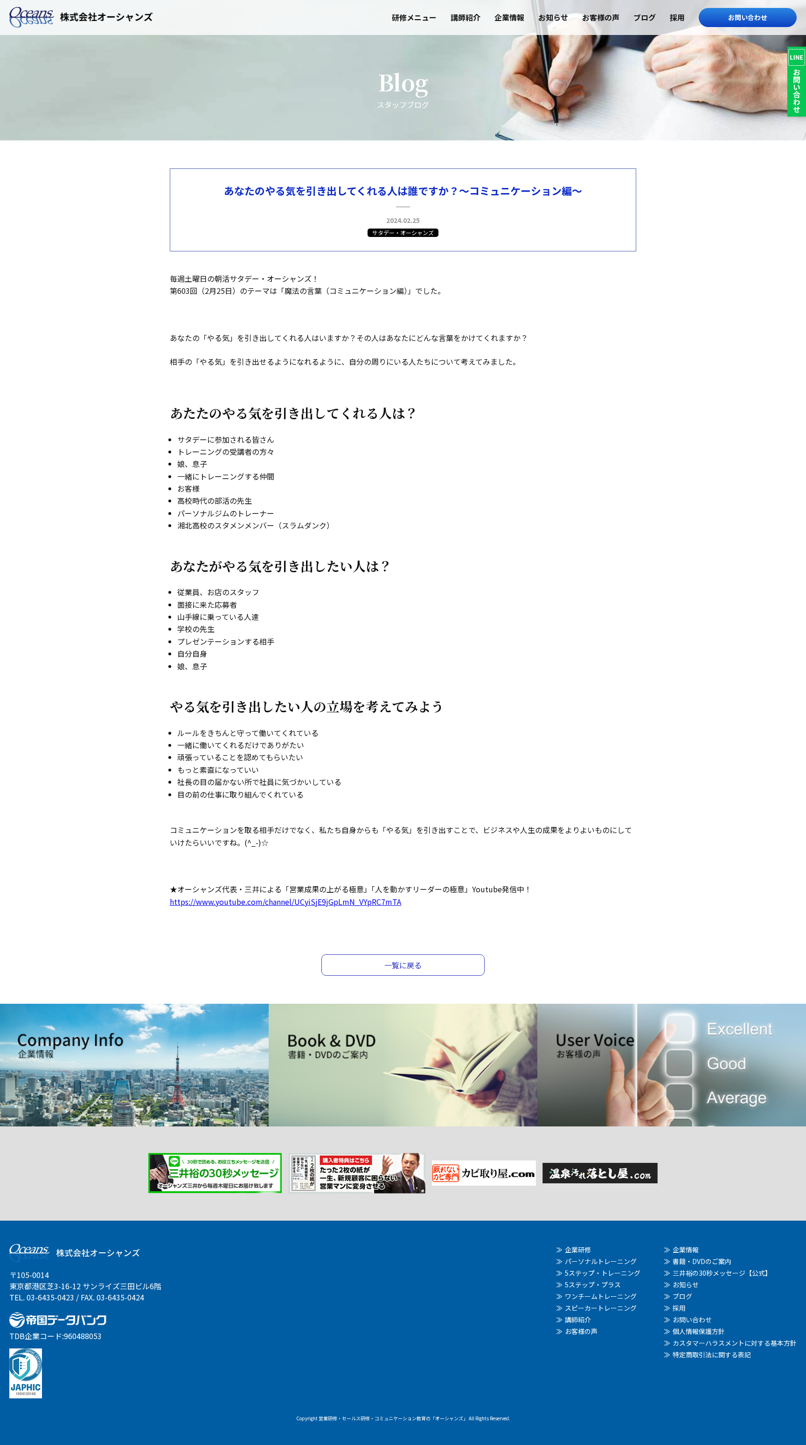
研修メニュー (414, 17)
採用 (677, 17)
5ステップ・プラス (593, 1284)
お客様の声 (600, 17)
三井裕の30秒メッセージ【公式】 (722, 1273)
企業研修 (578, 1249)
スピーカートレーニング (601, 1308)
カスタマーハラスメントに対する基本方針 (735, 1343)
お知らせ (553, 17)
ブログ (644, 17)
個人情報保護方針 (699, 1331)
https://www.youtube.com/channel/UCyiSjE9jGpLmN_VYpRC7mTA (285, 901)
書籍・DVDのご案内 (702, 1261)
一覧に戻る (403, 965)
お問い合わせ (747, 17)
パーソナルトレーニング (601, 1261)
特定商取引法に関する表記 (712, 1354)
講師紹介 (465, 17)
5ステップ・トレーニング (602, 1273)
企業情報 (509, 17)
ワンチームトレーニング (601, 1296)
